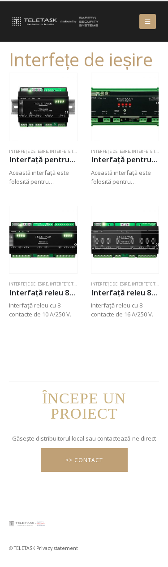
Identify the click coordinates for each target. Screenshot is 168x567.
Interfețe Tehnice (69, 151)
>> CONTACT (84, 460)
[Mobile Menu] (147, 21)
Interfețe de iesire (28, 151)
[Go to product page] (43, 107)
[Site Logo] (54, 21)
